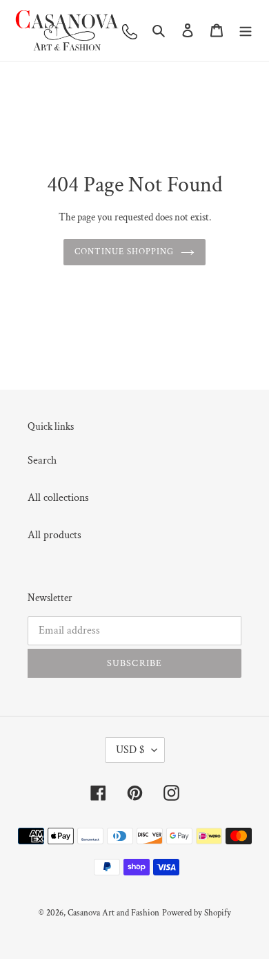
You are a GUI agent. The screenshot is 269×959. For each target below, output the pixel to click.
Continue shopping (124, 252)
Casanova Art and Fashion (113, 913)
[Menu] (245, 30)
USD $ (130, 750)
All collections (58, 498)
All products (54, 535)
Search (42, 460)
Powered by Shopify (196, 913)
